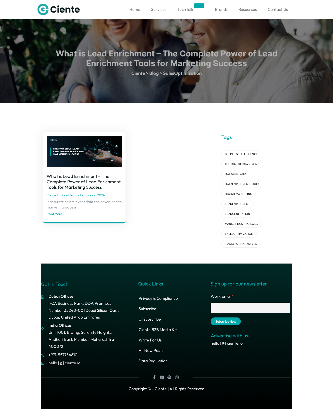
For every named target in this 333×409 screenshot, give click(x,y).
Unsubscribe (150, 319)
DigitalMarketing (238, 194)
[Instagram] (177, 377)
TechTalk (190, 8)
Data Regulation (153, 360)
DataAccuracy (236, 174)
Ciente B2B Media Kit (158, 329)
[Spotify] (169, 377)
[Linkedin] (162, 377)
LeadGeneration (237, 213)
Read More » (55, 214)
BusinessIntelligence (241, 154)
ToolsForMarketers (241, 243)
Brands (221, 9)
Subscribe (147, 308)
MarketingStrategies (241, 223)
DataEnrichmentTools (242, 184)
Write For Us (150, 340)
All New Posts (151, 350)
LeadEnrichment (237, 204)
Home (134, 9)
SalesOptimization (239, 233)
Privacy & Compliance (158, 298)
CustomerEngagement (242, 164)
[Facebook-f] (154, 377)
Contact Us (278, 9)
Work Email (222, 296)
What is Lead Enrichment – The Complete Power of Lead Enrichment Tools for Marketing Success (84, 181)
